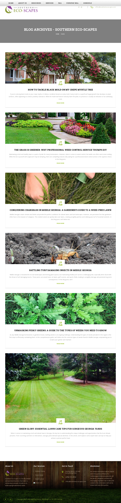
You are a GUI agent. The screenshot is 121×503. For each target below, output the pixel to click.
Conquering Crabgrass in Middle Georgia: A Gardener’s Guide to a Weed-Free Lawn (60, 210)
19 (60, 83)
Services (49, 3)
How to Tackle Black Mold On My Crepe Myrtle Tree (60, 89)
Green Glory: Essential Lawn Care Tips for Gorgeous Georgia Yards (60, 428)
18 (60, 324)
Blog (63, 34)
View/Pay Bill (72, 3)
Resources (36, 3)
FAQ (59, 3)
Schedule (87, 3)
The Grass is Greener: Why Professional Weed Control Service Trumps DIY (60, 150)
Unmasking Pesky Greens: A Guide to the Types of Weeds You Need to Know (60, 330)
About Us (22, 3)
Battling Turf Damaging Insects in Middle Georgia (60, 270)
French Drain (39, 475)
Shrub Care (38, 483)
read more (60, 103)
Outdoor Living (40, 471)
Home (11, 3)
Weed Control (39, 479)
